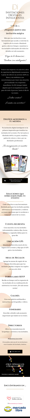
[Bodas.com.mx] (15, 400)
